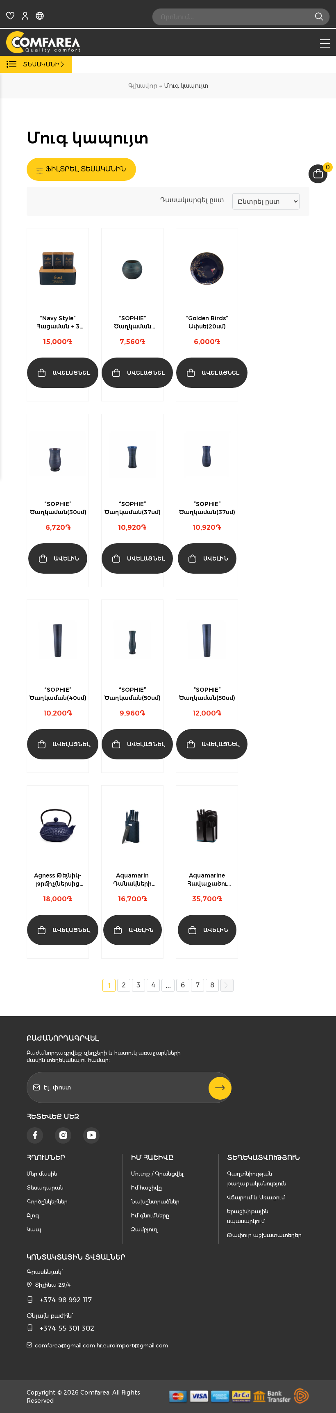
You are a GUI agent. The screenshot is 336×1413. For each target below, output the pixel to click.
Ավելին (66, 558)
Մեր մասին (42, 1173)
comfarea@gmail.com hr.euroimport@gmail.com (101, 1345)
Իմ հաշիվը (146, 1187)
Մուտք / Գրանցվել (157, 1173)
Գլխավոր (142, 85)
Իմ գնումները (150, 1215)
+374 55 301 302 (67, 1328)
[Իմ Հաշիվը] (25, 17)
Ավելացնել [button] (71, 372)
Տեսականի (41, 64)
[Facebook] (35, 1135)
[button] (67, 394)
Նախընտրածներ (155, 1201)
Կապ (34, 1229)
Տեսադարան (45, 1187)
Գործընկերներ (47, 1201)
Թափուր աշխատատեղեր (264, 1235)
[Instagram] (63, 1135)
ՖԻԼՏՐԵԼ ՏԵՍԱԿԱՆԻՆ (84, 169)
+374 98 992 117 (66, 1300)
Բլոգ (33, 1215)
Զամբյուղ (144, 1229)
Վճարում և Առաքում (256, 1197)
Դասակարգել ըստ (192, 200)
